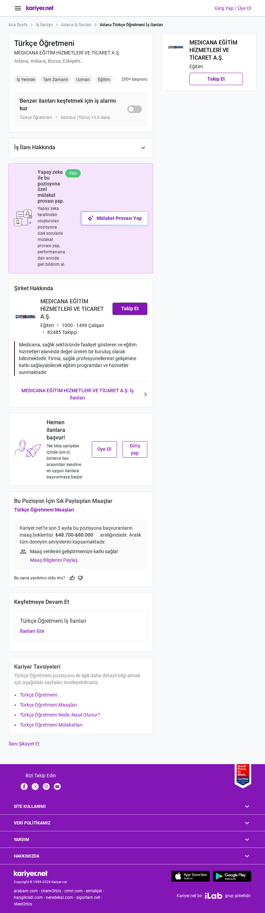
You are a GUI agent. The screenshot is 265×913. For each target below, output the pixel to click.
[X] (35, 786)
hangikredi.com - (30, 897)
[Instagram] (46, 786)
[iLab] (213, 895)
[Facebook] (24, 786)
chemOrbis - (52, 891)
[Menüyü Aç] (18, 8)
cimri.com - (75, 891)
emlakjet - (95, 891)
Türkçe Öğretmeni (38, 695)
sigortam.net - (89, 897)
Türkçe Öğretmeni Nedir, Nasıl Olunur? (60, 715)
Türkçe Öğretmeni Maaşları (44, 510)
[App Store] (190, 876)
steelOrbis (23, 904)
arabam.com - (27, 891)
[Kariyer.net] (31, 873)
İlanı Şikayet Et (24, 744)
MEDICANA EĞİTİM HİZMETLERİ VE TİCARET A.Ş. (67, 52)
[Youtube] (57, 786)
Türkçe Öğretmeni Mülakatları (51, 725)
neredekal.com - (61, 897)
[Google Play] (232, 876)
